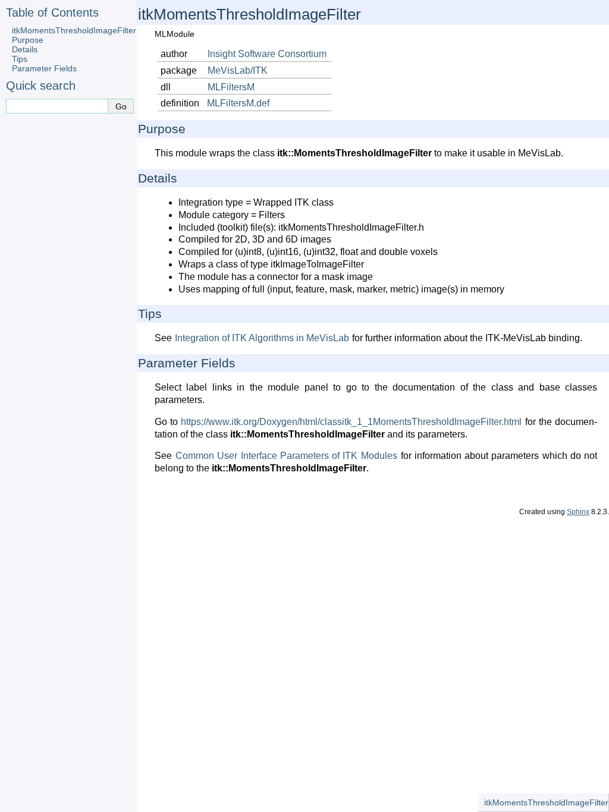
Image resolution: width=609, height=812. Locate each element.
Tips (19, 59)
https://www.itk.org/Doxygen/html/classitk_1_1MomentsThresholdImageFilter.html (351, 422)
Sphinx (578, 512)
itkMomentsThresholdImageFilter (74, 30)
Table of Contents (52, 12)
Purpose (27, 40)
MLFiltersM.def (238, 103)
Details (24, 49)
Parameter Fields (44, 68)
